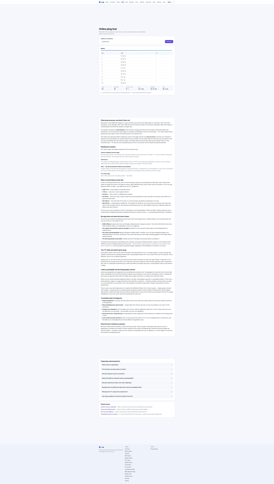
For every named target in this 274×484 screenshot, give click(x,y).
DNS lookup (128, 455)
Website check (128, 462)
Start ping (169, 41)
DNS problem (146, 318)
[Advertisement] (137, 16)
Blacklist (131, 2)
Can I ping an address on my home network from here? (117, 396)
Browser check (128, 476)
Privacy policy (154, 449)
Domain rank (128, 474)
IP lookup (112, 2)
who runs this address (107, 411)
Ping (123, 2)
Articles (127, 480)
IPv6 (164, 2)
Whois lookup (128, 451)
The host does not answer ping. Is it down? (114, 369)
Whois (118, 2)
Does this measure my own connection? (113, 373)
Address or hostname (107, 38)
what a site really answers (108, 409)
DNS (126, 2)
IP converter (128, 467)
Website (142, 2)
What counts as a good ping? (110, 364)
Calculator (148, 2)
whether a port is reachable (108, 407)
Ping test (127, 453)
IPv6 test (127, 478)
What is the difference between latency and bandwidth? (117, 378)
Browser (159, 2)
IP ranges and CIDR (130, 469)
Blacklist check (128, 458)
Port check (127, 460)
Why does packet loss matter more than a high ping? (116, 382)
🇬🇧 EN (169, 2)
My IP (107, 2)
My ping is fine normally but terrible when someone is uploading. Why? (122, 387)
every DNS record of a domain (109, 414)
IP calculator (128, 464)
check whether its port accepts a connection (145, 244)
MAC (154, 2)
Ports (137, 2)
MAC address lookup (130, 471)
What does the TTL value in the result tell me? (115, 391)
